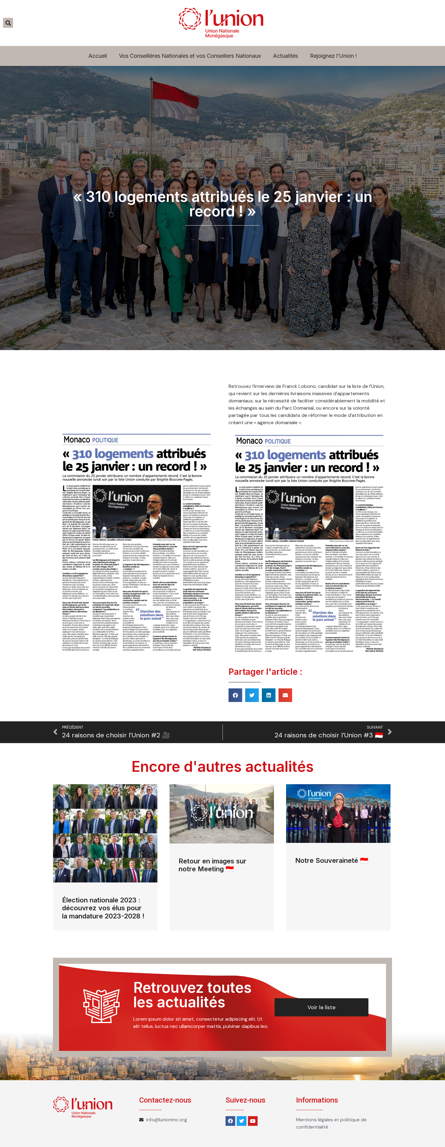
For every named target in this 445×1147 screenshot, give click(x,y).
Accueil (97, 56)
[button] (235, 695)
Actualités (285, 56)
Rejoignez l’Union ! (333, 56)
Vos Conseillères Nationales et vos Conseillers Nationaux (190, 56)
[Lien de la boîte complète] (105, 857)
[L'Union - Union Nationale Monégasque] (221, 23)
